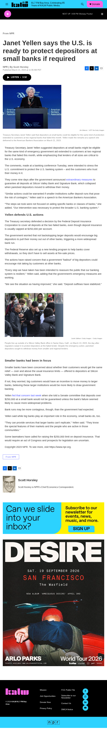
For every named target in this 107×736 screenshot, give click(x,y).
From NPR (8, 33)
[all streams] (103, 13)
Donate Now (45, 702)
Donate (96, 4)
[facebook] (85, 691)
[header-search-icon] (82, 4)
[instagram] (85, 697)
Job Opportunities (47, 696)
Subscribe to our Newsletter (68, 697)
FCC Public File (68, 690)
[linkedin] (85, 702)
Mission (43, 690)
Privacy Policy (46, 708)
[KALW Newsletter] (53, 518)
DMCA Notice (67, 709)
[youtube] (85, 708)
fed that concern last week (26, 395)
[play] (7, 14)
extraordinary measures (79, 179)
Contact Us (66, 703)
